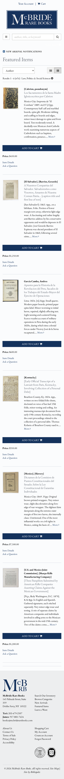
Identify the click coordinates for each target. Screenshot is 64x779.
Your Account (25, 3)
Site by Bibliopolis (32, 772)
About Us (7, 728)
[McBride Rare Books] (32, 19)
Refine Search (52, 44)
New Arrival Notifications (24, 51)
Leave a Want (41, 709)
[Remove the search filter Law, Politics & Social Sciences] (52, 78)
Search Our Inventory (45, 695)
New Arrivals (41, 702)
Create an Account (44, 735)
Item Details (8, 162)
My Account (41, 731)
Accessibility (8, 742)
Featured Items (42, 706)
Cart (43, 3)
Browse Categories (43, 699)
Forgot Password (43, 738)
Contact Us (8, 731)
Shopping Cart (42, 728)
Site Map (54, 768)
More (51, 136)
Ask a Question (9, 165)
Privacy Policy (9, 738)
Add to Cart (30, 148)
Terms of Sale (9, 735)
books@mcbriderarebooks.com (18, 720)
